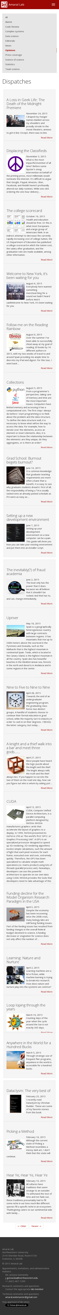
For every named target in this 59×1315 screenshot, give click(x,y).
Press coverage (13, 54)
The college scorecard (24, 210)
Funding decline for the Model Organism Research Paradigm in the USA (28, 897)
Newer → (36, 1226)
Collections (15, 382)
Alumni (8, 21)
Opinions (10, 50)
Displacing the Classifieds (27, 150)
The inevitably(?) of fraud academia (26, 571)
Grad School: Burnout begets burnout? (24, 460)
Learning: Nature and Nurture (23, 959)
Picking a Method (20, 1131)
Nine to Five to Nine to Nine (28, 687)
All (6, 17)
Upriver (12, 617)
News (8, 45)
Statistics (10, 64)
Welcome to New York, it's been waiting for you (27, 275)
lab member (37, 1289)
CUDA (11, 801)
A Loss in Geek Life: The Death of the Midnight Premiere (26, 103)
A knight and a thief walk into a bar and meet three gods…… (29, 747)
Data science (12, 36)
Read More (46, 137)
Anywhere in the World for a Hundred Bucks (29, 1044)
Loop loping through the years (26, 1007)
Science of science (14, 59)
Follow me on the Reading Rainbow (27, 326)
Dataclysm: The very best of (28, 1090)
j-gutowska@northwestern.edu (21, 1277)
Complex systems (14, 31)
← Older (22, 1226)
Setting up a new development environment (28, 517)
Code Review (12, 26)
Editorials (10, 40)
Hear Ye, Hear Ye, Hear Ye (27, 1175)
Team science (12, 69)
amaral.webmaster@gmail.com (21, 1297)
